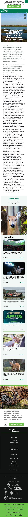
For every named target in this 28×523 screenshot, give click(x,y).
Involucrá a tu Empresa (14, 465)
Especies (14, 452)
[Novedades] (5, 10)
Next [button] (25, 230)
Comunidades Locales (14, 444)
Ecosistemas (14, 454)
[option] (14, 220)
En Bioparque (14, 440)
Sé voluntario (14, 463)
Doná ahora (14, 461)
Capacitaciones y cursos (14, 442)
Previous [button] (3, 230)
